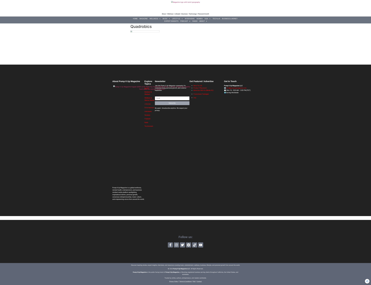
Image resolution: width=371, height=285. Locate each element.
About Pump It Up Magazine (126, 81)
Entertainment (149, 108)
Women (200, 18)
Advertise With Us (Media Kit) (203, 90)
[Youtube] (200, 244)
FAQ (194, 98)
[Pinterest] (188, 244)
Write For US (197, 86)
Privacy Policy (173, 281)
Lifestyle (176, 18)
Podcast (184, 21)
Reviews (147, 115)
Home (135, 18)
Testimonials (148, 126)
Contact (199, 281)
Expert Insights (171, 21)
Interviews (190, 18)
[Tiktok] (194, 244)
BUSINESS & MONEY (230, 18)
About (202, 21)
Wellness (154, 18)
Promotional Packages (201, 94)
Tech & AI (216, 18)
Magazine (144, 18)
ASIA (206, 18)
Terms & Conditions (185, 281)
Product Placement (200, 88)
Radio (194, 21)
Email (156, 95)
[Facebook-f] (170, 244)
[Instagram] (176, 244)
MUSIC (165, 18)
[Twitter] (182, 244)
